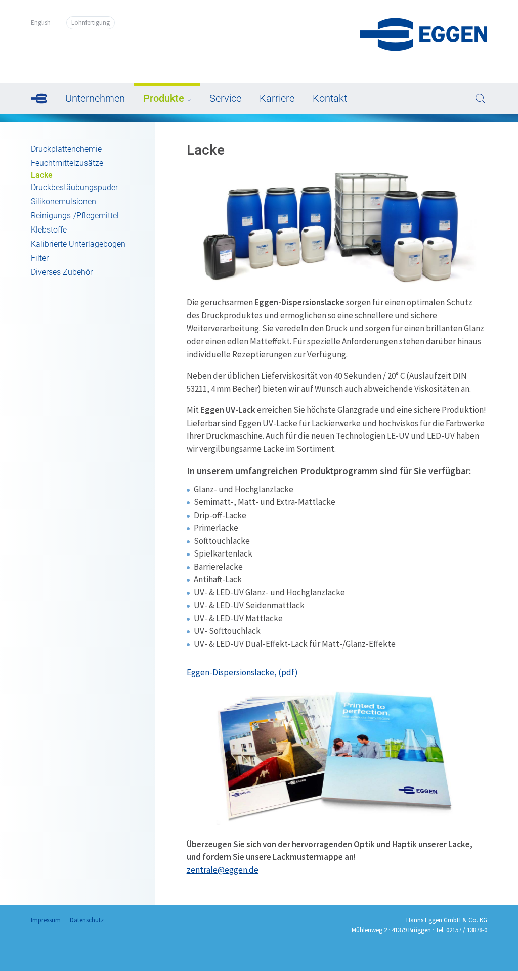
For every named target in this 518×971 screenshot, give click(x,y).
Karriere (277, 98)
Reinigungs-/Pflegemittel (75, 215)
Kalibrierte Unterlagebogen (78, 244)
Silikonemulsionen (63, 201)
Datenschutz (87, 920)
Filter (40, 258)
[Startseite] (423, 48)
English (41, 22)
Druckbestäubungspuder (74, 187)
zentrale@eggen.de (222, 869)
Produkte (163, 98)
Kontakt (330, 98)
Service (225, 98)
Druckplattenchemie (66, 149)
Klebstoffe (49, 230)
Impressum (46, 920)
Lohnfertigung (90, 22)
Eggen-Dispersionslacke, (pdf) (242, 672)
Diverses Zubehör (62, 272)
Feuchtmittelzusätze (67, 163)
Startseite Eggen (43, 97)
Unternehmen (95, 98)
